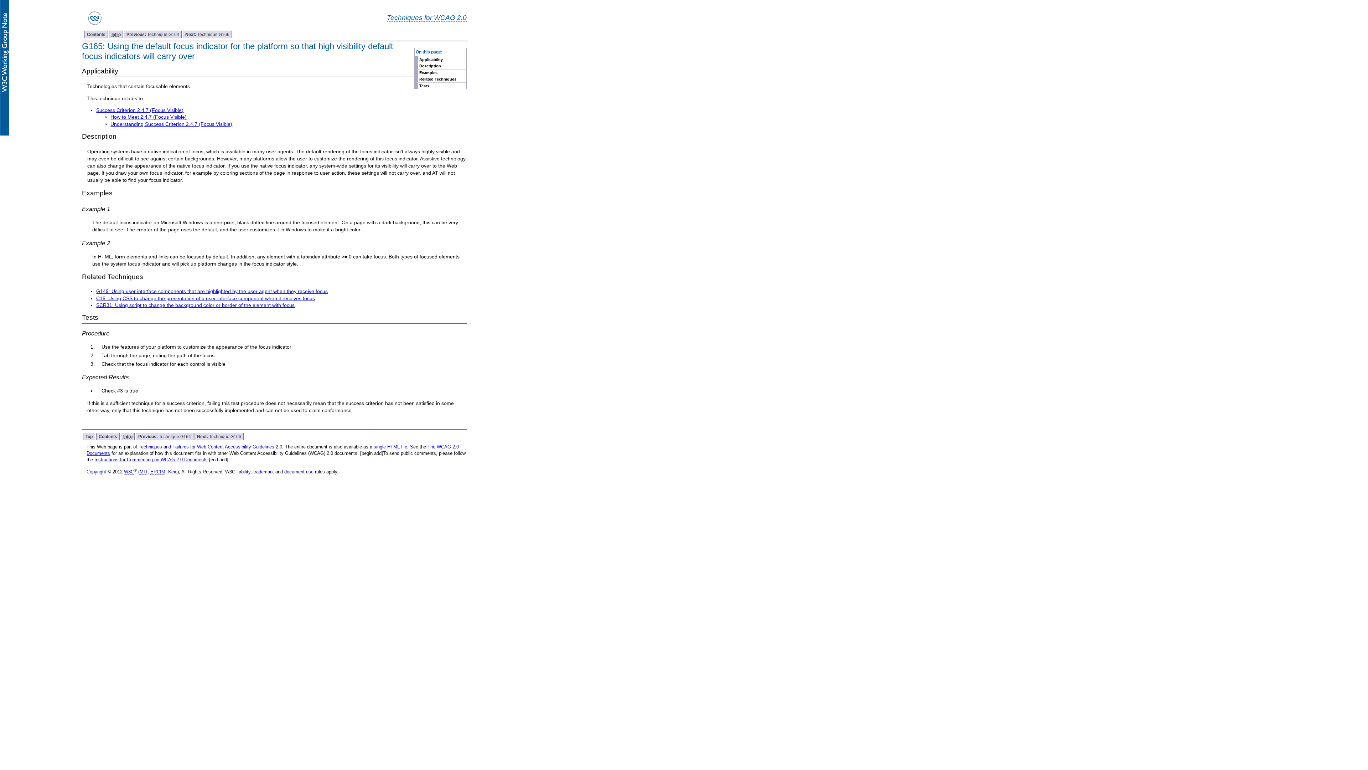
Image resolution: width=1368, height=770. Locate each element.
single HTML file (390, 447)
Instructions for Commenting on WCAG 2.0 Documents (151, 459)
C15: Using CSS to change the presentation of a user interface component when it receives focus (205, 298)
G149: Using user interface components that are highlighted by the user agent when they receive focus (212, 291)
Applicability (431, 59)
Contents (96, 34)
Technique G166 (207, 34)
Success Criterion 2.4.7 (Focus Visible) (139, 110)
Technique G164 (152, 34)
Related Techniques (437, 79)
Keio (172, 471)
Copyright (96, 471)
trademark (263, 471)
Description (430, 66)
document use (299, 471)
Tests (424, 86)
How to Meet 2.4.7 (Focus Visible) (148, 117)
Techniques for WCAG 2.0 (427, 17)
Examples (428, 73)
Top (89, 436)
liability (243, 471)
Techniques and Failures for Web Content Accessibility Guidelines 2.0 (210, 447)
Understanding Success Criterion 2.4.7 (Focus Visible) (171, 124)
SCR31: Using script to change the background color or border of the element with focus (195, 305)
